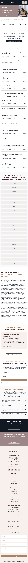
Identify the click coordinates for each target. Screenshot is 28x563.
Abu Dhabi (14, 183)
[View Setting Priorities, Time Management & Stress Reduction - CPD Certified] (14, 147)
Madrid (14, 233)
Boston (14, 195)
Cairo (14, 198)
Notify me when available (14, 41)
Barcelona (14, 191)
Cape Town (14, 202)
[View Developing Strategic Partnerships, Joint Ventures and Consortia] (14, 165)
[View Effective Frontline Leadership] (14, 124)
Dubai (14, 210)
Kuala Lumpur (14, 221)
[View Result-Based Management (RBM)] (14, 117)
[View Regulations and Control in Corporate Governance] (14, 79)
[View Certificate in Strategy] (14, 102)
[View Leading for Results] (14, 139)
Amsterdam (14, 187)
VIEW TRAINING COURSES (8, 346)
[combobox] (13, 24)
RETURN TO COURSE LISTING (8, 320)
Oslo (14, 252)
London (14, 229)
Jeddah (14, 214)
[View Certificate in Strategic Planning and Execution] (14, 110)
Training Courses (9, 19)
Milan (14, 236)
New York (14, 244)
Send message (14, 556)
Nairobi (14, 240)
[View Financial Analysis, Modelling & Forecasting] (14, 95)
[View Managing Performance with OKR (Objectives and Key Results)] (14, 54)
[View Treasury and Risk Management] (14, 71)
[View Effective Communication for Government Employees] (14, 156)
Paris (14, 255)
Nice (14, 248)
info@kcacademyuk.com (15, 466)
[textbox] (14, 373)
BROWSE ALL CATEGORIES (13, 354)
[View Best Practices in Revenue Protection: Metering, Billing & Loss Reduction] (14, 63)
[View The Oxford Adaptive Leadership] (14, 132)
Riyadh (14, 259)
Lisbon (14, 225)
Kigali (14, 217)
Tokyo (14, 263)
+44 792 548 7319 (16, 461)
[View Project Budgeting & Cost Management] (14, 87)
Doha (14, 206)
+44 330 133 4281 (16, 459)
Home (2, 19)
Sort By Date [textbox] (12, 24)
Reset (2, 382)
